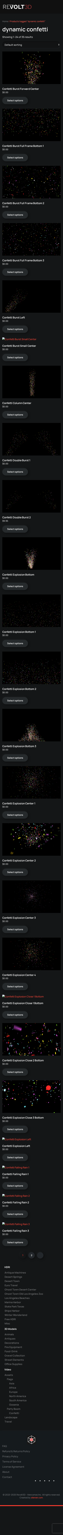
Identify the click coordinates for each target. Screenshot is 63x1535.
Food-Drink (11, 1351)
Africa (12, 1387)
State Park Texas (14, 1306)
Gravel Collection (15, 1355)
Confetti (14, 1413)
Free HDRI (10, 1319)
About (5, 1472)
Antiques (10, 1338)
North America (17, 1396)
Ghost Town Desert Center (20, 1289)
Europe (13, 1392)
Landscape (11, 1417)
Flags (10, 1379)
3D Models (10, 1329)
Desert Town (12, 1281)
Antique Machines (15, 1272)
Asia (11, 1383)
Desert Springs (13, 1276)
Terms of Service (11, 1461)
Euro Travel (11, 1285)
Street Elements (14, 1359)
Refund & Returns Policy (16, 1451)
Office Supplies (13, 1364)
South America (17, 1400)
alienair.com (37, 1497)
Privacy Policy (10, 1456)
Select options (15, 100)
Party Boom (13, 1409)
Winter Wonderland (16, 1315)
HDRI (7, 1267)
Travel (8, 1421)
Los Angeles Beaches (17, 1298)
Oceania (14, 1404)
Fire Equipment (13, 1347)
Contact (7, 1477)
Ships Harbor (12, 1310)
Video (7, 1369)
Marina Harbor (13, 1302)
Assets (9, 1375)
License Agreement (13, 1466)
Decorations (12, 1343)
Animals (9, 1334)
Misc (7, 1323)
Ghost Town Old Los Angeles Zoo (24, 1293)
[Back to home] (17, 7)
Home (5, 21)
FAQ (4, 1446)
